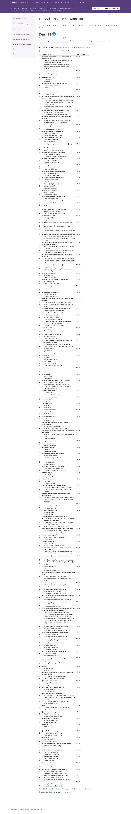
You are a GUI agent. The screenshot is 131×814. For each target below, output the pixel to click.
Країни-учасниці (47, 2)
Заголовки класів (18, 30)
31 (114, 25)
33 (39, 27)
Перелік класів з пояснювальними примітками (22, 24)
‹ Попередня (65, 47)
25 (98, 25)
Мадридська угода (70, 2)
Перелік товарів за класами (22, 44)
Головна (14, 2)
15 (71, 25)
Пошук (15, 54)
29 (108, 25)
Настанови (58, 2)
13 (65, 25)
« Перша (58, 47)
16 (74, 25)
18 (79, 25)
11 (60, 25)
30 (111, 25)
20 (84, 25)
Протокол (82, 2)
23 (92, 25)
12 (63, 25)
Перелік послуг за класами (21, 49)
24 (95, 25)
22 (90, 25)
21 (87, 25)
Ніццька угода (34, 2)
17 (76, 25)
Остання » (88, 47)
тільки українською (46, 51)
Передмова (24, 2)
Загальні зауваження (19, 18)
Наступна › (81, 47)
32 (116, 25)
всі (70, 51)
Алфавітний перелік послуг (21, 39)
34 (42, 27)
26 (100, 25)
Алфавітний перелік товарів (21, 34)
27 (103, 25)
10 (57, 25)
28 (106, 25)
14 (68, 25)
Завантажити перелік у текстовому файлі (53, 38)
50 (65, 51)
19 (82, 25)
